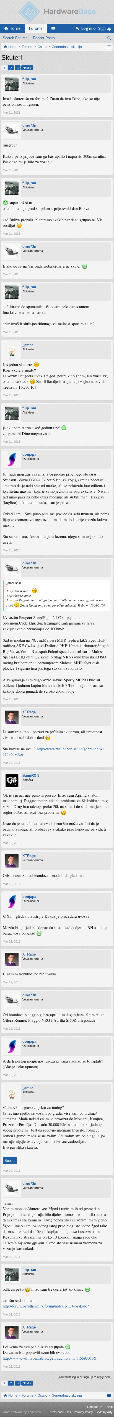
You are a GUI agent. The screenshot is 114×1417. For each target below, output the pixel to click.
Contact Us (94, 1406)
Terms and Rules (59, 1412)
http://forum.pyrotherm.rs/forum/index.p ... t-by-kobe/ (46, 1306)
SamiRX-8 (30, 775)
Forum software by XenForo (21, 1412)
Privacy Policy (83, 1412)
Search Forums (15, 38)
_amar (27, 345)
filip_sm (29, 79)
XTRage (29, 712)
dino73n (29, 125)
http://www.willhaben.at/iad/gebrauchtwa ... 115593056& (50, 1358)
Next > (27, 68)
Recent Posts (44, 38)
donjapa (29, 454)
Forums (36, 28)
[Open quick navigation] (109, 47)
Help (110, 1406)
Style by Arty (104, 1412)
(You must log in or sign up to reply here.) (85, 1377)
